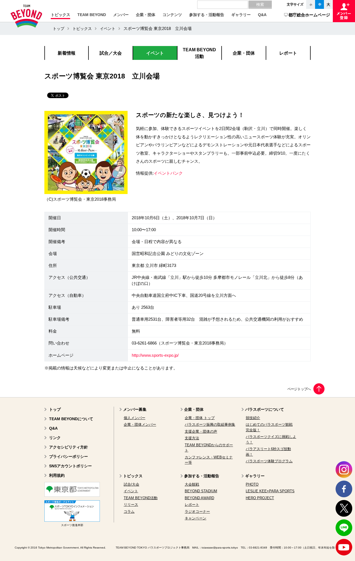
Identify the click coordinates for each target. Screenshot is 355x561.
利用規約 (57, 475)
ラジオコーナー (197, 511)
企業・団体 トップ (200, 418)
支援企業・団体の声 (201, 431)
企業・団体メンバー (140, 424)
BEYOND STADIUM (201, 491)
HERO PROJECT (260, 498)
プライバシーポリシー (68, 456)
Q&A (53, 428)
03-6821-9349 (258, 547)
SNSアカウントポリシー (70, 466)
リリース (131, 505)
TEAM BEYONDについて (71, 419)
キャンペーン (195, 518)
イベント (107, 28)
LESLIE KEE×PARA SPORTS (270, 491)
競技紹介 (253, 418)
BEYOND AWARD (199, 498)
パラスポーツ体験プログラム (269, 461)
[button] (60, 15)
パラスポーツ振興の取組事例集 (210, 424)
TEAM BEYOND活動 (141, 498)
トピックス (82, 28)
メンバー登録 (344, 11)
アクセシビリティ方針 (68, 447)
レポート (192, 505)
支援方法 (192, 438)
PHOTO (252, 484)
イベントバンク (168, 173)
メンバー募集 (134, 409)
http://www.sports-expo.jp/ (155, 355)
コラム (129, 511)
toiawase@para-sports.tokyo (220, 547)
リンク (55, 437)
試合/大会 (131, 484)
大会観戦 (192, 484)
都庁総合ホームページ (309, 14)
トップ (58, 28)
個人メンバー (134, 418)
